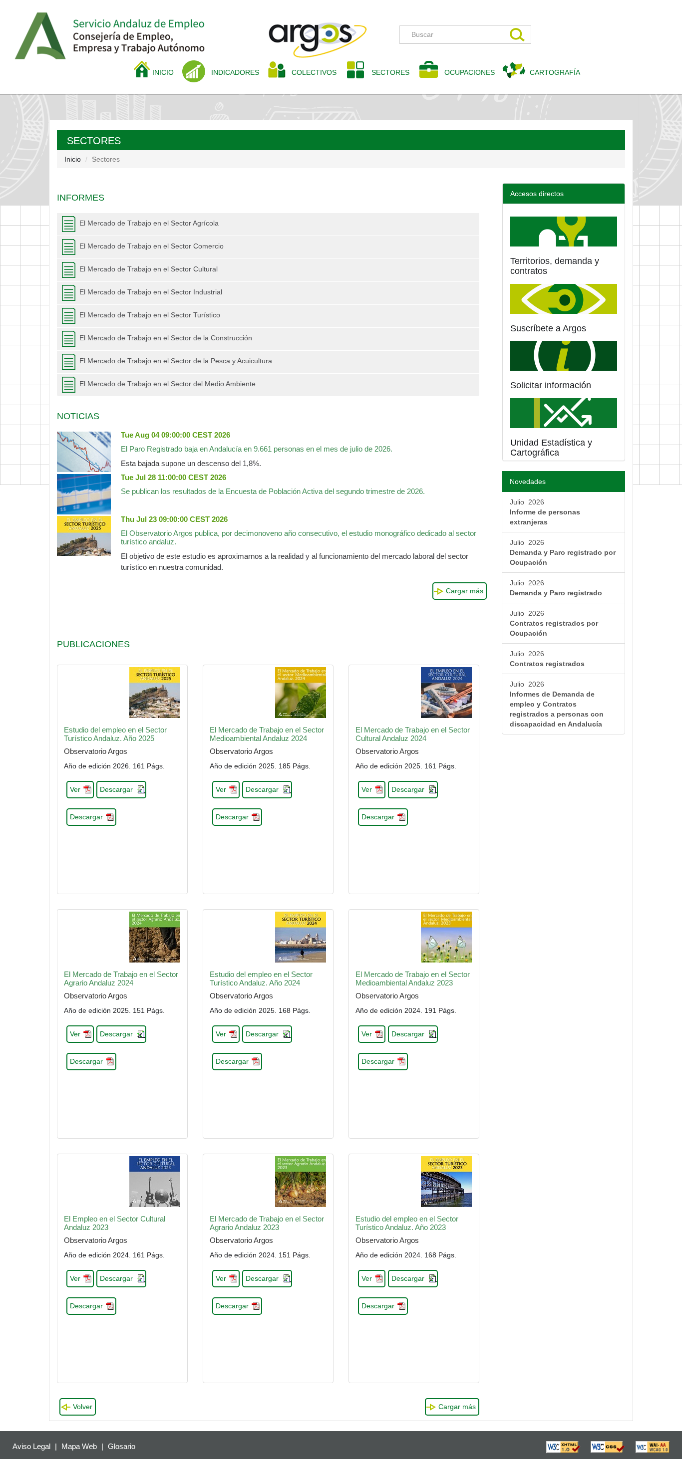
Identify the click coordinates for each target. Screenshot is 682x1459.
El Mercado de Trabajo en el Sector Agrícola (149, 223)
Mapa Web (79, 1446)
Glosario (121, 1446)
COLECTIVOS (318, 72)
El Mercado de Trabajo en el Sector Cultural (148, 269)
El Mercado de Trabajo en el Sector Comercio (151, 246)
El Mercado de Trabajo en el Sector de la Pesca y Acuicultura (175, 361)
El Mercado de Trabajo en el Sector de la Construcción (165, 338)
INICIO (166, 72)
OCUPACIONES (469, 72)
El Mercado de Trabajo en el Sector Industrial (150, 292)
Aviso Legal (31, 1446)
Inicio (72, 159)
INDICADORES (235, 72)
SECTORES (390, 72)
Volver (82, 1407)
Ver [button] (75, 789)
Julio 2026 (545, 512)
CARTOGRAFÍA (555, 72)
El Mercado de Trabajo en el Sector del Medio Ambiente (167, 384)
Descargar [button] (116, 789)
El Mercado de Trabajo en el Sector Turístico (149, 315)
